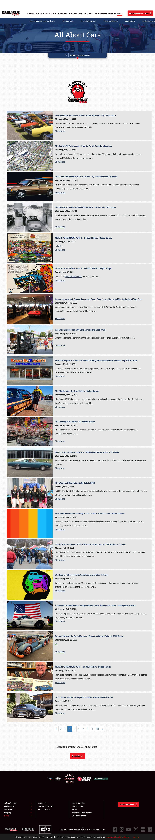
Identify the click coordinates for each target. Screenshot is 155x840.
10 (97, 729)
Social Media (130, 21)
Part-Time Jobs (78, 803)
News (119, 13)
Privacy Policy (44, 809)
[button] (77, 56)
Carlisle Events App (46, 806)
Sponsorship (101, 13)
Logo (11, 13)
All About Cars (67, 21)
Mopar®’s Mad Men (73, 276)
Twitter (136, 829)
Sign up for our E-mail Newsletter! (42, 21)
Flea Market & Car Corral (81, 13)
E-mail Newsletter (127, 804)
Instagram (122, 829)
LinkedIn (150, 829)
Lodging (112, 13)
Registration (49, 13)
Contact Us (42, 803)
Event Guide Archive (88, 21)
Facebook (115, 829)
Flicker (143, 829)
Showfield (62, 13)
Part (59, 246)
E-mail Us (76, 756)
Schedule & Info (34, 13)
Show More (60, 131)
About (74, 809)
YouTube (128, 829)
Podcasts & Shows (111, 21)
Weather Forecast (79, 816)
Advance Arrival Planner (82, 812)
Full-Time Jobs (78, 806)
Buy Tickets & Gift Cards (138, 13)
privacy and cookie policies (117, 837)
